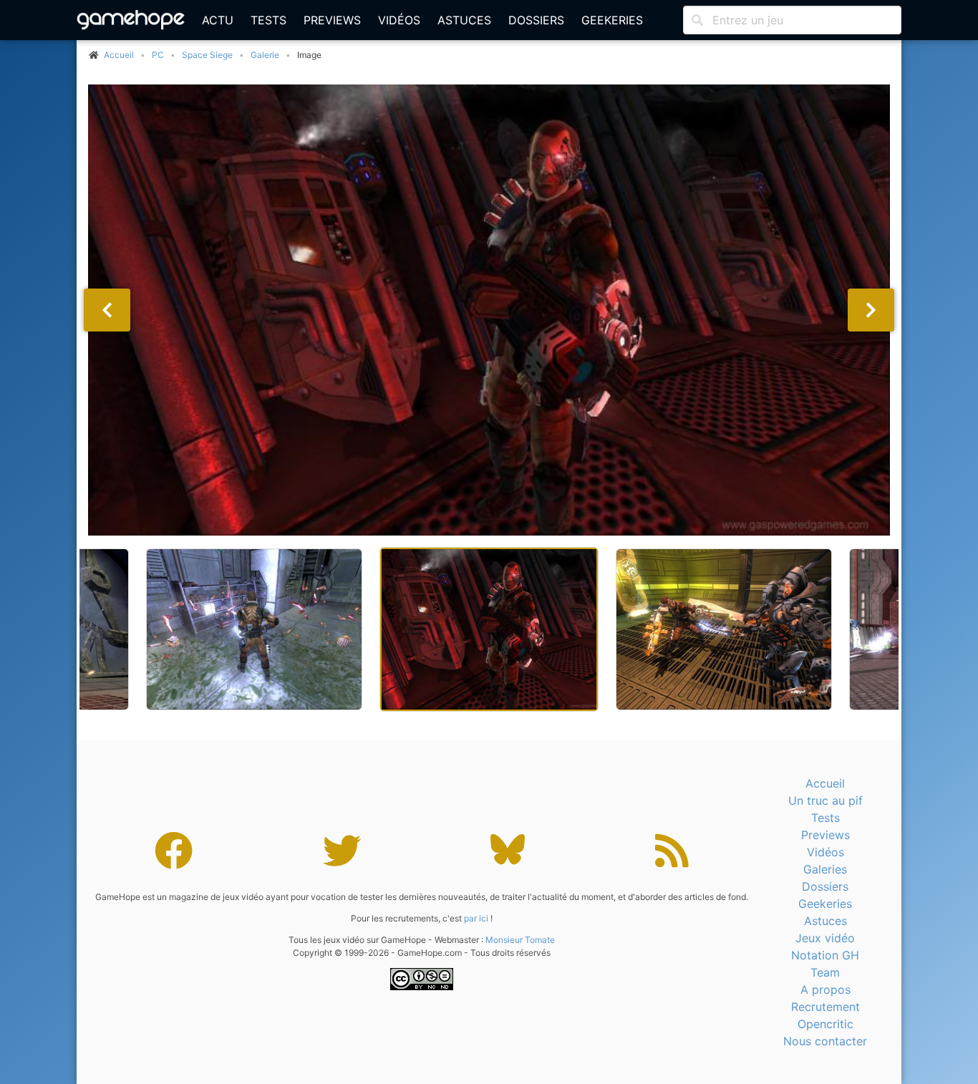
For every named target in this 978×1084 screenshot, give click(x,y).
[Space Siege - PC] (489, 310)
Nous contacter (825, 1041)
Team (825, 972)
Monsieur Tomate (520, 939)
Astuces (464, 20)
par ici (476, 918)
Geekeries (612, 20)
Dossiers (536, 20)
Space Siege (207, 54)
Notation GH (825, 955)
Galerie (265, 54)
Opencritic (825, 1024)
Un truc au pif (825, 800)
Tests (268, 20)
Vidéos (399, 20)
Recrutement (825, 1007)
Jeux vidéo (825, 938)
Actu (217, 20)
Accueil (825, 783)
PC (158, 54)
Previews (332, 20)
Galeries (825, 869)
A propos (825, 989)
